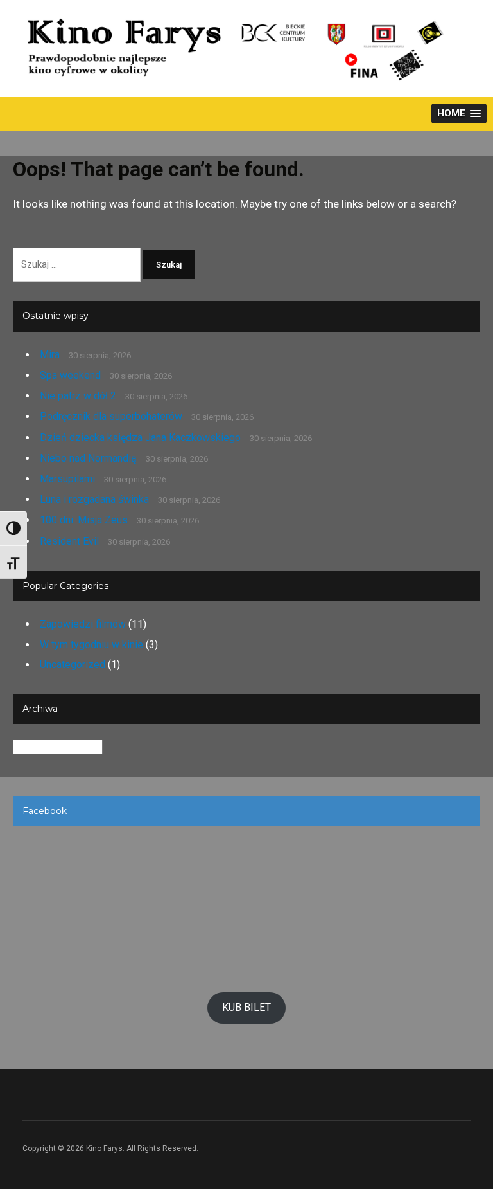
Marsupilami (67, 479)
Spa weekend (70, 375)
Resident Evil (69, 541)
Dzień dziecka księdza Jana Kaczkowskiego (140, 437)
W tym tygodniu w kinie (91, 645)
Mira (50, 355)
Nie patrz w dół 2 (78, 396)
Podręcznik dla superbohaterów (111, 416)
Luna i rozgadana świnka (94, 499)
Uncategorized (72, 664)
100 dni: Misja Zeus (84, 520)
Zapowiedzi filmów (83, 624)
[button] (459, 113)
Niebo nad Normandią (88, 458)
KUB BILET (246, 1007)
